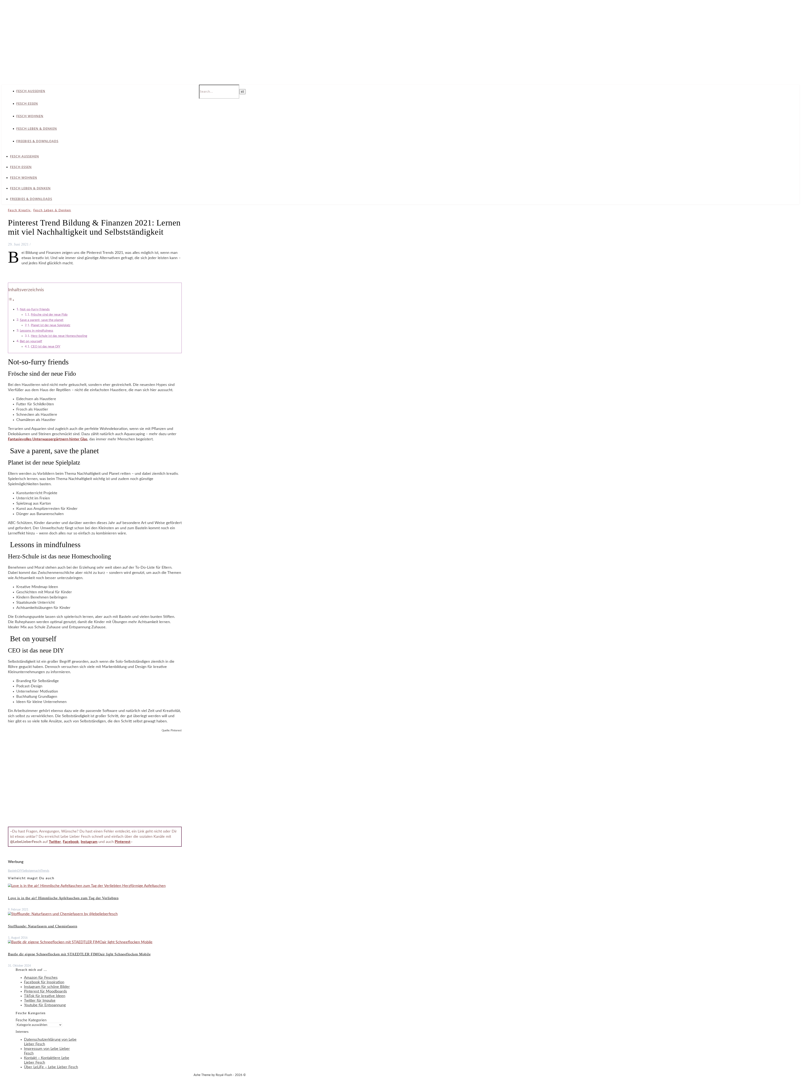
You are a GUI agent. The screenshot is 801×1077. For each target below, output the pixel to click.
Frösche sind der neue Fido (49, 314)
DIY (19, 870)
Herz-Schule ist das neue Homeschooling (59, 336)
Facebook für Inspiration (44, 982)
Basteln (12, 870)
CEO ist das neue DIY (45, 346)
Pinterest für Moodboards (45, 991)
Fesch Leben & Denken (36, 128)
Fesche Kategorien (31, 1020)
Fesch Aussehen (30, 91)
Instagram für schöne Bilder (47, 987)
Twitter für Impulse (39, 1001)
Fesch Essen (27, 103)
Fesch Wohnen (29, 116)
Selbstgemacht (31, 870)
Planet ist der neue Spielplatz (50, 325)
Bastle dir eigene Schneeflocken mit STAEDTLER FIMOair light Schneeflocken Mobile (79, 954)
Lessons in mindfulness (36, 330)
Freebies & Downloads (37, 141)
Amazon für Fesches (41, 978)
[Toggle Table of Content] (11, 300)
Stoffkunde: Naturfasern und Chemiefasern (42, 926)
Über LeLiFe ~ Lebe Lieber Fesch (51, 1067)
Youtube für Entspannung (45, 1005)
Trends (45, 870)
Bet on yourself (31, 341)
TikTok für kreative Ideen (44, 996)
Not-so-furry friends (35, 309)
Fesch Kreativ (19, 210)
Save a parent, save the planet (41, 320)
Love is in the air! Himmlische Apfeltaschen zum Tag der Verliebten (63, 898)
